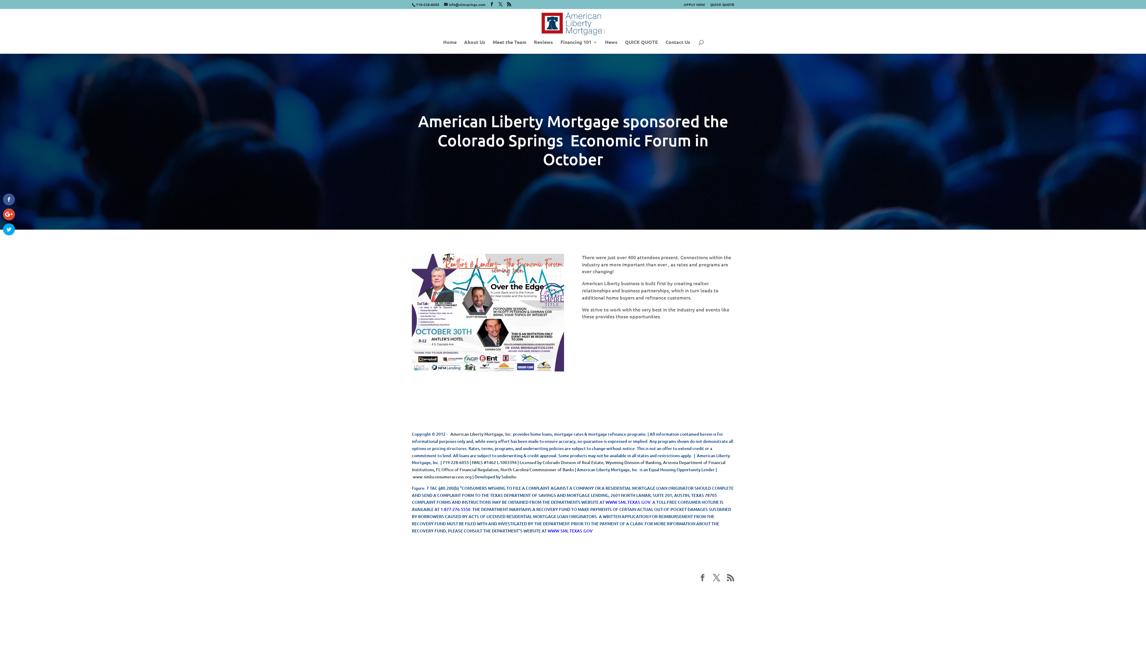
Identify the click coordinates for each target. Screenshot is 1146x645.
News (611, 42)
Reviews (543, 42)
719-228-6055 (456, 462)
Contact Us (678, 42)
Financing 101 (576, 42)
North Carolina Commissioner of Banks (537, 469)
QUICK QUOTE (722, 5)
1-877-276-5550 (455, 509)
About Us (474, 42)
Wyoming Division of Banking (633, 462)
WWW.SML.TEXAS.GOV (628, 502)
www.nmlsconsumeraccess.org (442, 477)
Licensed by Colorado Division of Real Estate (561, 462)
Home (450, 42)
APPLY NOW (694, 5)
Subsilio (508, 477)
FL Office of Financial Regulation (467, 469)
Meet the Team (509, 42)
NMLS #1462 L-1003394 (494, 462)
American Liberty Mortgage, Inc (480, 434)
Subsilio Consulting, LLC (517, 593)
